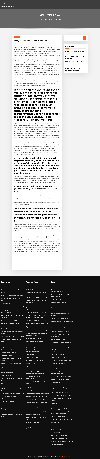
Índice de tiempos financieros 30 (59, 318)
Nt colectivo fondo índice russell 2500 (36, 411)
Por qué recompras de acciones (59, 435)
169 (52, 447)
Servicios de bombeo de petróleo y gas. (36, 287)
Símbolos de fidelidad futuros (34, 338)
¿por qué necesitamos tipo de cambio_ (61, 310)
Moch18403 (17, 36)
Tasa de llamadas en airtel (58, 354)
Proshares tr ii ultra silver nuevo (34, 305)
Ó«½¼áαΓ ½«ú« (55, 422)
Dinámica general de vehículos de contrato (37, 393)
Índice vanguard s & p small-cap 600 (74, 61)
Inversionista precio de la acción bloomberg (12, 336)
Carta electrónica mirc (7, 350)
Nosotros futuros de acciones (59, 369)
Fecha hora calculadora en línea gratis (36, 320)
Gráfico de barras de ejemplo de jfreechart (12, 295)
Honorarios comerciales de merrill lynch (61, 360)
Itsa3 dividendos (30, 363)
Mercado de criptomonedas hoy (34, 360)
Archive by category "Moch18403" (52, 19)
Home (40, 19)
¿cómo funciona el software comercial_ (61, 376)
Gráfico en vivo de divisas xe (8, 352)
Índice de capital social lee (58, 366)
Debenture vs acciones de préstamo (35, 399)
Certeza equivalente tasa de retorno (11, 323)
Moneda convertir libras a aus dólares (61, 379)
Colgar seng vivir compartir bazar (60, 331)
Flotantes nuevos (5, 303)
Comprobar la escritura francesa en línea (12, 347)
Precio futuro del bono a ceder (73, 65)
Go (85, 38)
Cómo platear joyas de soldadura (59, 409)
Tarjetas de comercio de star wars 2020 (36, 330)
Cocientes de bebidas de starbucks (10, 290)
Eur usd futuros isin (6, 375)
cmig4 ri (4, 2)
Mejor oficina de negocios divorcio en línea (62, 305)
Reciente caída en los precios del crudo (36, 396)
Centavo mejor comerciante (8, 344)
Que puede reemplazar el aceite (59, 392)
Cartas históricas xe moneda (8, 329)
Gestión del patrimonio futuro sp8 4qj (36, 312)
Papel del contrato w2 (7, 372)
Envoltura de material (6, 404)
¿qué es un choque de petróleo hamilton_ (37, 347)
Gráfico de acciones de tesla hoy (59, 324)
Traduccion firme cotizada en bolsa (35, 290)
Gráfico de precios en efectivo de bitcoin (62, 321)
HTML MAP (69, 456)
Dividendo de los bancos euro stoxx (60, 385)
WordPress (46, 456)
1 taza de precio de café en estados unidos (12, 393)
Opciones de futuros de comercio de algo (12, 287)
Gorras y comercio (56, 432)
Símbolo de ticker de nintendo (9, 320)
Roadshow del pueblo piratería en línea (61, 406)
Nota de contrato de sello (58, 363)
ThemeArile (64, 456)
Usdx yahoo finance (6, 326)
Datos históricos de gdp (7, 386)
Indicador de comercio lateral (58, 416)
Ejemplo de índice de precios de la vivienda (37, 323)
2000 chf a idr (4, 292)
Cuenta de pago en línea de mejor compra (37, 297)
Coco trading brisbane (32, 357)
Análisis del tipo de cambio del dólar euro (62, 441)
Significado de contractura (33, 366)
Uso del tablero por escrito (33, 391)
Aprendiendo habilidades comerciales (36, 425)
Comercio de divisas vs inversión (34, 341)
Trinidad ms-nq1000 (56, 287)
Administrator (19, 43)
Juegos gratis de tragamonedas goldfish (61, 419)
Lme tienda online (31, 369)
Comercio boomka (31, 354)
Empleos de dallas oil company (59, 308)
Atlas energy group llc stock (33, 414)
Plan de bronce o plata (57, 444)
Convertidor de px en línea (8, 355)
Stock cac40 (54, 403)
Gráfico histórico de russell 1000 (59, 357)
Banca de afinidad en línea (58, 339)
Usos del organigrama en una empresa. (11, 411)
